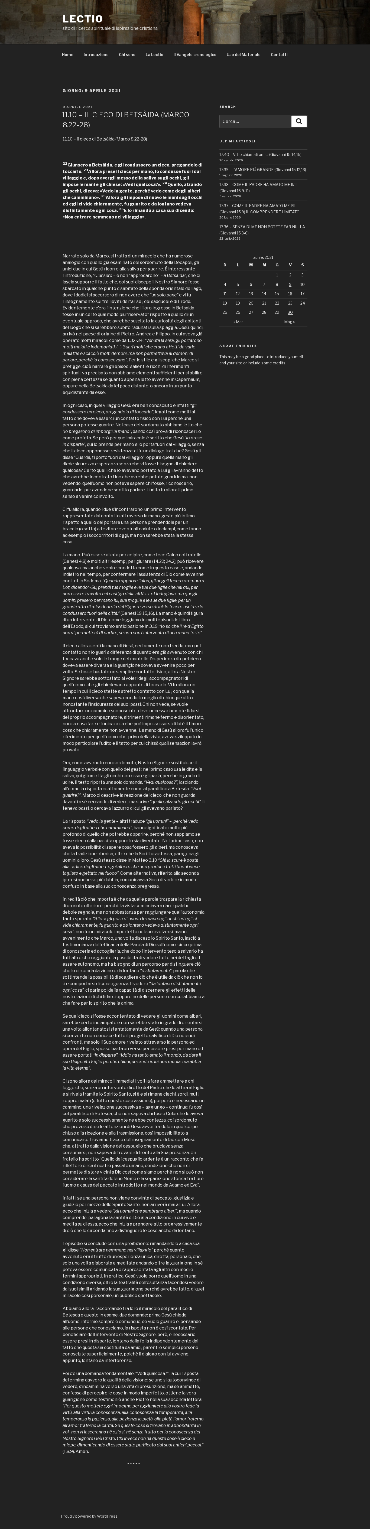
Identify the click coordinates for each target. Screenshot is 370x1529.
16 (290, 293)
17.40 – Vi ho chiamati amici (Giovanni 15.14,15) (260, 154)
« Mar (238, 321)
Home (67, 54)
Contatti (279, 54)
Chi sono (127, 54)
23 (290, 303)
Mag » (289, 321)
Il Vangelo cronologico (195, 54)
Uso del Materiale (244, 54)
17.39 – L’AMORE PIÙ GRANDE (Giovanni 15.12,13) (262, 169)
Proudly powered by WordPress (89, 1516)
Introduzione (96, 54)
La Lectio (154, 54)
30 (290, 312)
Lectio (83, 19)
